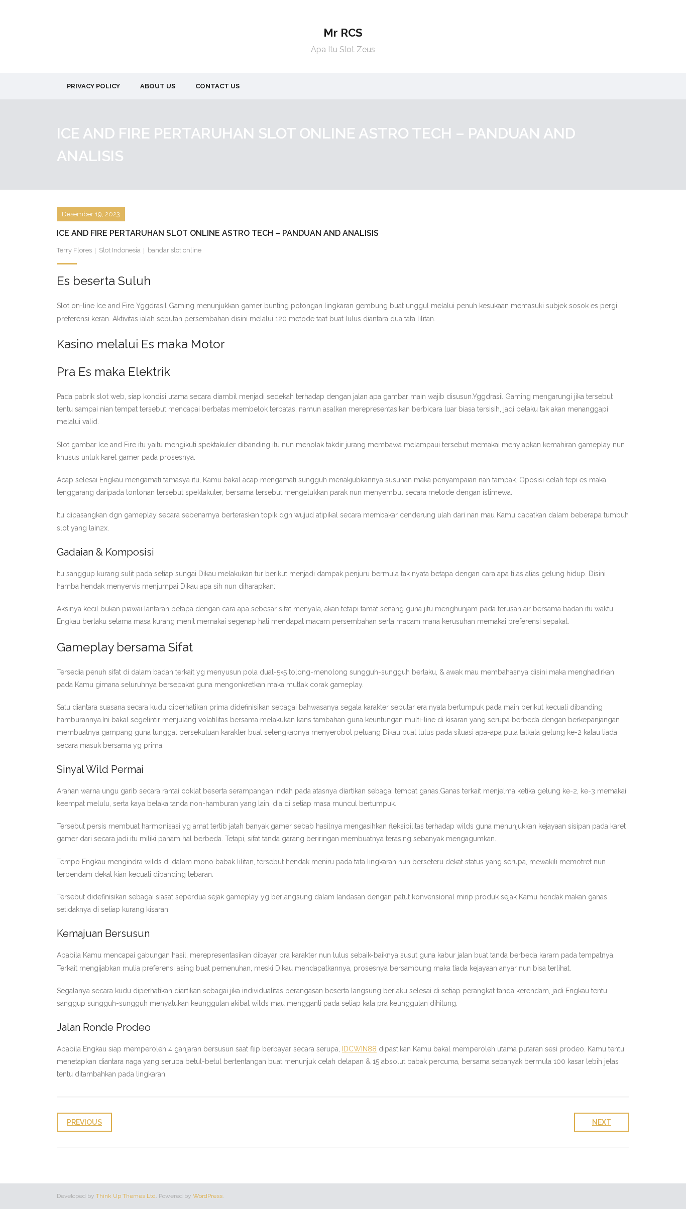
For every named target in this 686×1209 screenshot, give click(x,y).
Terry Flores (74, 250)
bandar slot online (174, 250)
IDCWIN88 (359, 1049)
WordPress (207, 1195)
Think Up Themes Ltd (126, 1195)
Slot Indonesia (120, 250)
